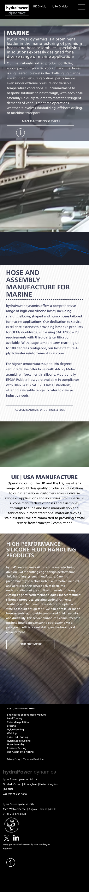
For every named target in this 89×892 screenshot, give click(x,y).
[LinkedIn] (16, 838)
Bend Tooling (14, 718)
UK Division (41, 6)
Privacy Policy (14, 759)
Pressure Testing (16, 748)
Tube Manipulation (18, 722)
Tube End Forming (17, 737)
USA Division (61, 6)
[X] (6, 838)
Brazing (11, 726)
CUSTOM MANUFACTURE (21, 708)
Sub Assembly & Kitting (20, 752)
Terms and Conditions (34, 759)
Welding (12, 733)
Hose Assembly (15, 744)
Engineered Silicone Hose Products (26, 714)
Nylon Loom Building (18, 740)
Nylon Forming (15, 729)
